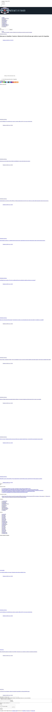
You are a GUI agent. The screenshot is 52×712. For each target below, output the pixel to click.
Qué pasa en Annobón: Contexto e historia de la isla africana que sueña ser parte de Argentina (17, 32)
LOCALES (4, 19)
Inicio (3, 31)
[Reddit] (16, 82)
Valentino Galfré (5, 40)
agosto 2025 (4, 525)
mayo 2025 (4, 527)
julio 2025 (3, 526)
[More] (18, 82)
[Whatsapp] (4, 82)
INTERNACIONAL (5, 24)
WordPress (24, 710)
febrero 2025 (4, 530)
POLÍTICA (4, 506)
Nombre (11, 700)
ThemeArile (33, 710)
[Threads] (8, 82)
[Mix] (14, 82)
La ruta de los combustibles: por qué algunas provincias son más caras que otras (14, 492)
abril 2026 (3, 517)
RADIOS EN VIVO (5, 18)
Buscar (11, 29)
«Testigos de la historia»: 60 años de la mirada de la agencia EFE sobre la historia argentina (26, 497)
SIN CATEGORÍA (5, 508)
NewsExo (28, 710)
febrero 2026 (4, 519)
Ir (0, 484)
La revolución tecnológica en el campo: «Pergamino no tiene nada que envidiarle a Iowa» (16, 488)
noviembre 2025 (4, 522)
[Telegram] (7, 82)
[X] (5, 82)
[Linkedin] (10, 82)
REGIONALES (4, 20)
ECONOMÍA (4, 21)
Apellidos (11, 701)
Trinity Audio (9, 75)
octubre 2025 (4, 523)
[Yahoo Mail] (11, 82)
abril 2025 (3, 528)
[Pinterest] (13, 82)
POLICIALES (4, 22)
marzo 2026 (4, 518)
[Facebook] (1, 82)
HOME (3, 17)
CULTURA (4, 26)
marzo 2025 (4, 529)
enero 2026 (4, 520)
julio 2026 (3, 515)
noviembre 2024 (4, 533)
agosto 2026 (4, 514)
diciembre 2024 (4, 532)
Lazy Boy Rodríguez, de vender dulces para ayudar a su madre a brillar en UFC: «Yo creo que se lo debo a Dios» (16, 121)
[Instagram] (2, 82)
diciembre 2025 (4, 521)
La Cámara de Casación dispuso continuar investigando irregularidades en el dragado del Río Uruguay (18, 491)
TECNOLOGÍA (4, 25)
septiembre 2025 (4, 524)
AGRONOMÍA (4, 501)
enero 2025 (4, 531)
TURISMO (4, 510)
